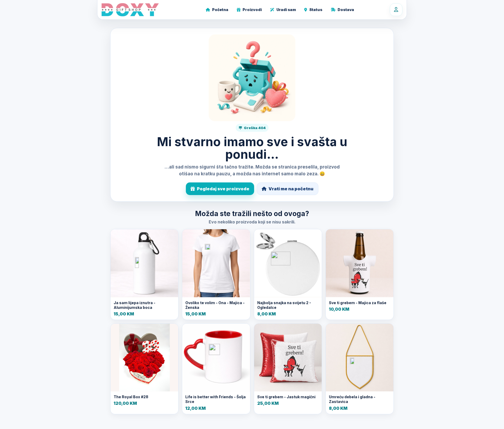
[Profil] (396, 9)
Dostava (346, 9)
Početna (220, 9)
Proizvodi (252, 9)
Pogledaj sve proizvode (223, 188)
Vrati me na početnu (291, 188)
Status (315, 9)
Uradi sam (286, 9)
